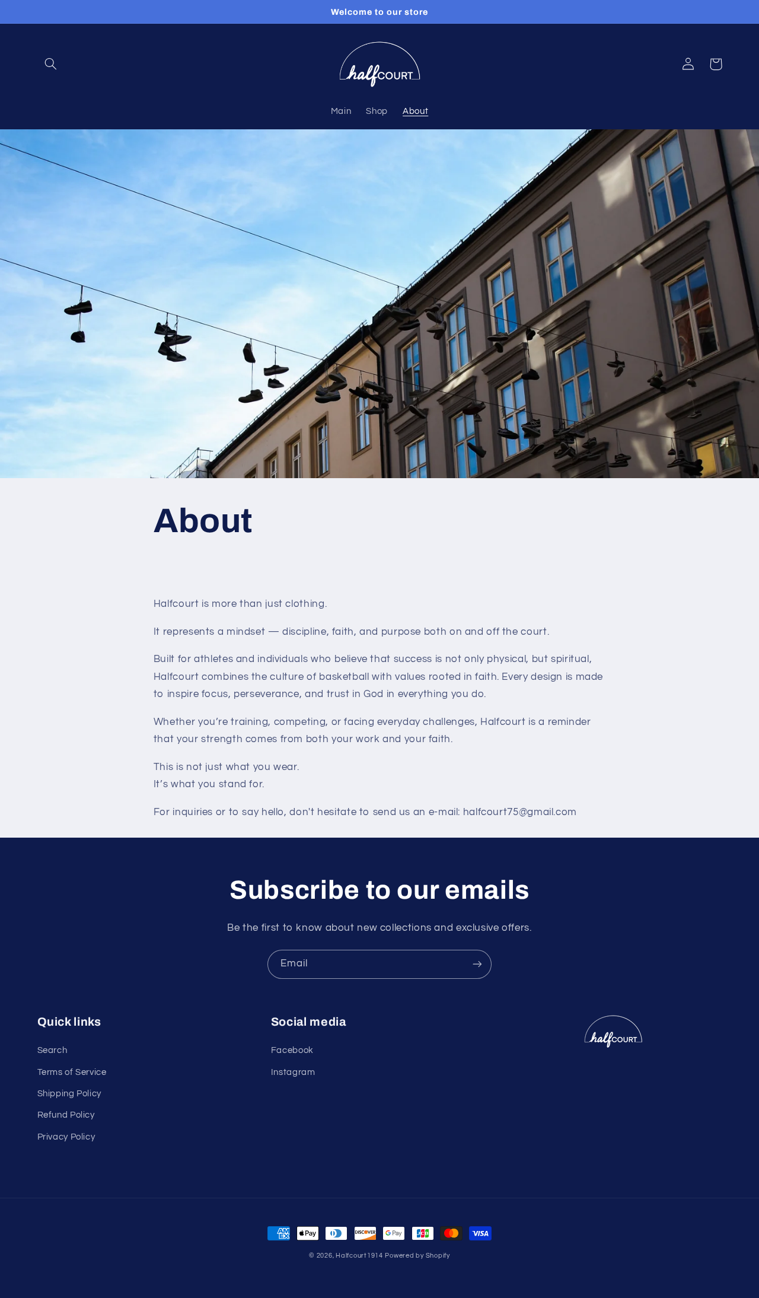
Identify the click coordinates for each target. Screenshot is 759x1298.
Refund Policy (66, 1115)
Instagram (293, 1072)
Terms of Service (72, 1072)
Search (52, 1050)
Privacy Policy (66, 1136)
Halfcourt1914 (359, 1255)
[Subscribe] (477, 964)
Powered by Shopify (417, 1255)
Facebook (292, 1050)
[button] (51, 64)
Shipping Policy (69, 1093)
